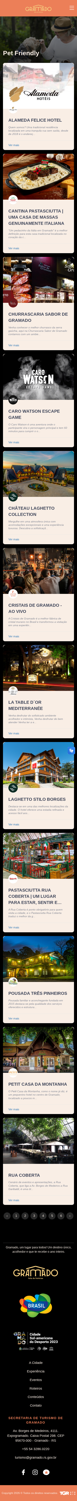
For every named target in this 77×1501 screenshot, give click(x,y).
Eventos (36, 1380)
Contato (36, 1405)
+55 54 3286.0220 (35, 1449)
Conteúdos (36, 1397)
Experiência (35, 1371)
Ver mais (13, 145)
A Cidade (36, 1363)
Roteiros (36, 1388)
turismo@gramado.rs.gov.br (35, 1457)
